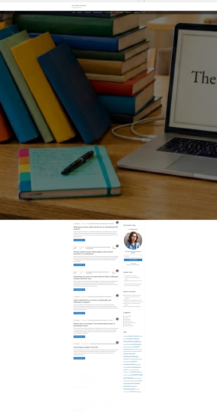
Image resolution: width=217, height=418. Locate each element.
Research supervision (137, 378)
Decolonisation (134, 351)
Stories (133, 383)
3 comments (110, 365)
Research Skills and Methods (105, 247)
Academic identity (133, 336)
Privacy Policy (127, 403)
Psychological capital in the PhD (86, 347)
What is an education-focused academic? (132, 285)
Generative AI (136, 367)
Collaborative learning (128, 349)
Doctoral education (129, 353)
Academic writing (132, 339)
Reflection (139, 372)
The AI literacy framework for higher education (132, 283)
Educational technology (130, 356)
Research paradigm (127, 375)
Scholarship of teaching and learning (130, 380)
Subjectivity (134, 386)
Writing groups (138, 391)
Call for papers (130, 347)
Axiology (125, 347)
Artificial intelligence (134, 341)
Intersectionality (130, 369)
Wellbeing (132, 391)
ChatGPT (137, 347)
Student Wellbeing (103, 223)
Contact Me (139, 1)
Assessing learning (127, 344)
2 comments (111, 320)
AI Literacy (94, 247)
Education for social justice (130, 359)
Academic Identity (89, 247)
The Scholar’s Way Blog (110, 223)
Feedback (129, 367)
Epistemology (129, 361)
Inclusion (125, 369)
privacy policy (132, 264)
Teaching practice (129, 389)
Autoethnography (91, 223)
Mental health (136, 369)
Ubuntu (128, 391)
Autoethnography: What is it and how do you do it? (93, 393)
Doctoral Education (97, 223)
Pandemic (128, 372)
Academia (125, 336)
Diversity (139, 351)
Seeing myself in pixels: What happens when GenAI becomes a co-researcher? (132, 297)
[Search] (144, 12)
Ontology (125, 372)
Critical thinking (127, 351)
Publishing (133, 372)
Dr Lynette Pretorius (79, 5)
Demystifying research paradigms (130, 275)
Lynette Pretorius (77, 223)
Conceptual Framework (138, 349)
